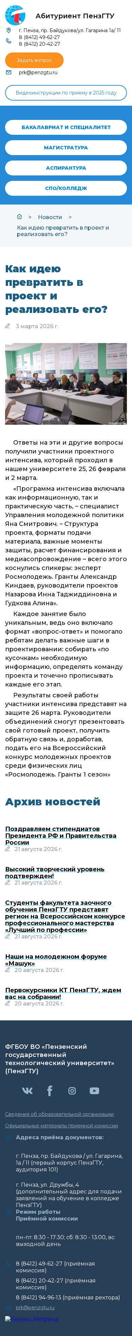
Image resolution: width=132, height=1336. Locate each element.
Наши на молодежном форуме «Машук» (56, 960)
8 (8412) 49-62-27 (39, 37)
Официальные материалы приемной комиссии (61, 1126)
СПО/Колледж (66, 188)
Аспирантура (66, 168)
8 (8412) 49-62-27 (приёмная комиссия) (55, 1267)
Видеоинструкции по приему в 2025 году (66, 93)
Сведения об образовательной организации (59, 1114)
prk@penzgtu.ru (38, 72)
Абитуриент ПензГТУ (75, 16)
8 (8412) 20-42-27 (39, 44)
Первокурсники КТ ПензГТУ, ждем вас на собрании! (63, 994)
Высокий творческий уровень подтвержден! (55, 873)
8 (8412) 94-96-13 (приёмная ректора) (68, 1297)
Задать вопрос (34, 60)
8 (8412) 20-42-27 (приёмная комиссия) (56, 1284)
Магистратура (66, 148)
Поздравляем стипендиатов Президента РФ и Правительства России (60, 835)
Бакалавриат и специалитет (66, 127)
